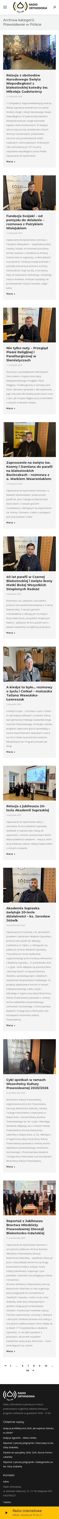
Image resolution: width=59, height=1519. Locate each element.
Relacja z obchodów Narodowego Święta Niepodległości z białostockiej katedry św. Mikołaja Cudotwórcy (27, 83)
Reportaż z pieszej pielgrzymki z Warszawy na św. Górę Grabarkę (28, 1445)
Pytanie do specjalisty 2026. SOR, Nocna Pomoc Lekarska (27, 1454)
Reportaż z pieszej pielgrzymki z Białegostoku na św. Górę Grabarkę (28, 1464)
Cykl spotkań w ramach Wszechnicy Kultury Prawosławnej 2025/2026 (27, 1084)
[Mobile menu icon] (5, 7)
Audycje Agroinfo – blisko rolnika (19, 1437)
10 (46, 1365)
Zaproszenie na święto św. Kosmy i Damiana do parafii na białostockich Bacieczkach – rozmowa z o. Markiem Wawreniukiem (29, 471)
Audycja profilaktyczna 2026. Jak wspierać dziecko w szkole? (28, 1430)
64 (27, 1370)
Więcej (9, 161)
